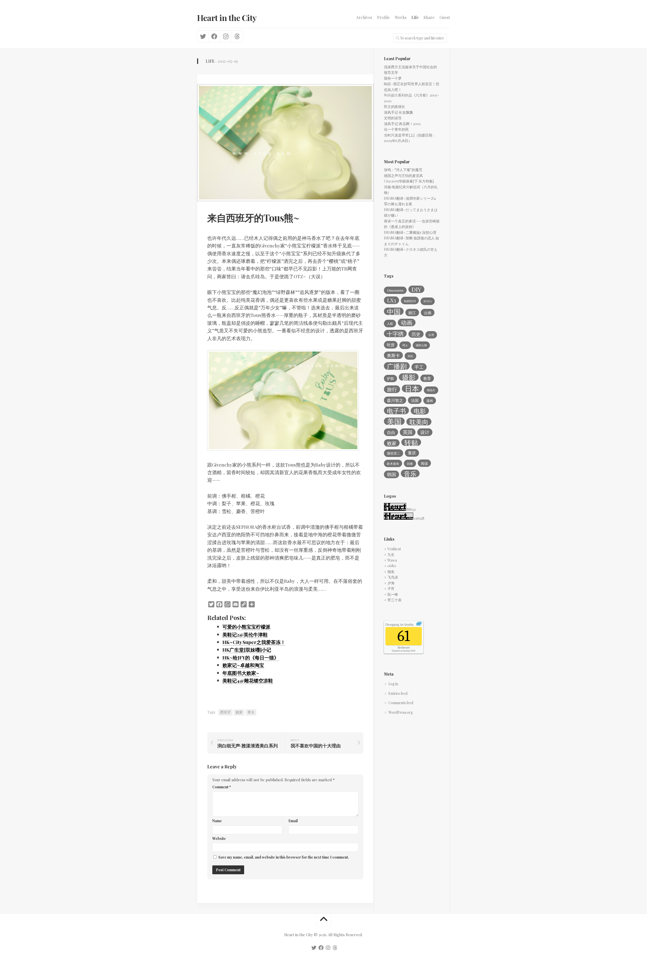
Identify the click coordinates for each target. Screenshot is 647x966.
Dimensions (395, 290)
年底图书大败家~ (240, 673)
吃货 (391, 344)
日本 (412, 388)
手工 (419, 367)
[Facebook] (214, 36)
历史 (416, 334)
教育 (427, 378)
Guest (445, 17)
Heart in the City (227, 17)
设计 (424, 432)
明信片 (431, 390)
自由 (391, 432)
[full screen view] (419, 624)
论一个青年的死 (396, 129)
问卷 (410, 464)
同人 (405, 345)
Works (400, 17)
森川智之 (395, 400)
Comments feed (400, 702)
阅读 (424, 463)
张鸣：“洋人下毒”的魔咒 (403, 169)
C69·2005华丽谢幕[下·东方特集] (409, 181)
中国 (394, 311)
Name (217, 820)
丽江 (412, 312)
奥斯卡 (393, 355)
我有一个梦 (393, 78)
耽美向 (418, 422)
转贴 (411, 442)
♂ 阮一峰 (391, 594)
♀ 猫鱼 (389, 571)
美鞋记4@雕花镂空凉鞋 (247, 680)
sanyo (410, 300)
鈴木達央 (393, 464)
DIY (416, 289)
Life (415, 17)
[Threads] (237, 36)
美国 (394, 421)
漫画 (429, 400)
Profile (383, 17)
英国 (407, 432)
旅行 (392, 389)
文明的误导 (393, 118)
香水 (251, 712)
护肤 (390, 378)
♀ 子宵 (389, 588)
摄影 (408, 377)
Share (429, 17)
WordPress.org (400, 712)
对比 (410, 356)
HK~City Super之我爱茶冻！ (253, 642)
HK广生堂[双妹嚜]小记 (246, 649)
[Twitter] (203, 36)
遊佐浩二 (393, 453)
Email (293, 820)
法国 (415, 400)
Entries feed (397, 693)
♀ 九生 (389, 554)
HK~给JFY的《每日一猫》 (250, 657)
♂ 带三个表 (393, 599)
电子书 (396, 410)
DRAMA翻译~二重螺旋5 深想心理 (410, 232)
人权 (390, 323)
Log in (393, 683)
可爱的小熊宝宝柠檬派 (246, 626)
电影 (420, 411)
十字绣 (395, 333)
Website (219, 838)
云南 (427, 312)
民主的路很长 (394, 106)
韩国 (391, 474)
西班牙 (225, 712)
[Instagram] (225, 36)
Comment (221, 787)
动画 (406, 322)
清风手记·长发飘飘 (398, 112)
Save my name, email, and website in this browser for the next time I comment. (283, 857)
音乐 (410, 473)
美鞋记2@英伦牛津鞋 (245, 634)
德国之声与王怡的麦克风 (403, 175)
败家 (239, 712)
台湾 (431, 335)
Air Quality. (399, 624)
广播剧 (397, 366)
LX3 (391, 300)
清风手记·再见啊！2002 (402, 123)
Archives (364, 17)
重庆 (412, 452)
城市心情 (421, 345)
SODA (428, 301)
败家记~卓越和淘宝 (243, 665)
